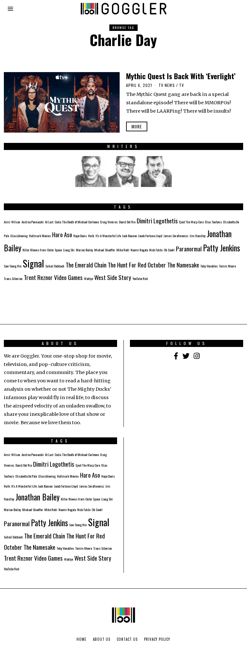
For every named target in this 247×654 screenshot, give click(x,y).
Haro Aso (62, 234)
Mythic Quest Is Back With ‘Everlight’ (180, 75)
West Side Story (112, 277)
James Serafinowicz (176, 235)
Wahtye (88, 278)
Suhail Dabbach (54, 265)
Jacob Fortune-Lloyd (150, 235)
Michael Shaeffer (104, 249)
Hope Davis (80, 235)
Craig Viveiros (109, 221)
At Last (49, 221)
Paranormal (189, 248)
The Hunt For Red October (137, 264)
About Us (101, 639)
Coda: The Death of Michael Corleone (77, 221)
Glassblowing (19, 235)
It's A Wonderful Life (108, 235)
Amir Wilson (12, 221)
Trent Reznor (38, 277)
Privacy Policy (157, 639)
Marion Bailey (84, 249)
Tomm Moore (227, 265)
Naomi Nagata (139, 249)
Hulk (91, 235)
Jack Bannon (129, 235)
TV (181, 85)
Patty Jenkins (221, 248)
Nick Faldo (155, 249)
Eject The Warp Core (191, 221)
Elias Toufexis (213, 221)
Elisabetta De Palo (26, 476)
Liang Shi (69, 249)
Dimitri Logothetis (157, 220)
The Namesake (183, 264)
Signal (33, 263)
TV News (167, 85)
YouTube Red (140, 278)
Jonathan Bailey (37, 497)
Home (82, 639)
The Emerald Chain (86, 264)
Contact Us (127, 639)
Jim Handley (198, 235)
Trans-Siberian (13, 278)
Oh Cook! (169, 249)
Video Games (68, 277)
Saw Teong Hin (13, 265)
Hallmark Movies (40, 235)
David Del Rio (127, 221)
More (137, 126)
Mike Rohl (122, 249)
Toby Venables (209, 265)
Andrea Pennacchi (33, 221)
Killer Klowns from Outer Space (42, 249)
